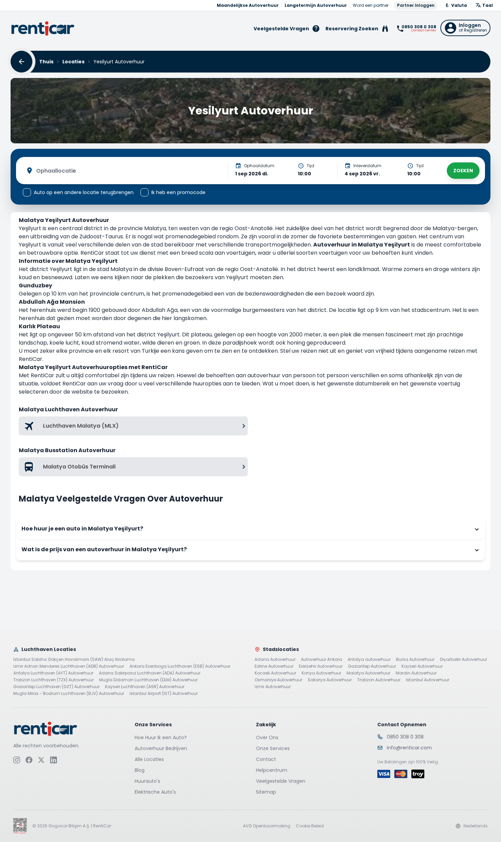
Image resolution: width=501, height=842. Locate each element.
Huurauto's (147, 781)
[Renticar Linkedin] (53, 760)
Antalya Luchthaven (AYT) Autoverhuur (53, 673)
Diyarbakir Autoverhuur (463, 659)
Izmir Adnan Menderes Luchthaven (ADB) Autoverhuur (68, 666)
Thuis (46, 61)
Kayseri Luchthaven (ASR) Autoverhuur (144, 686)
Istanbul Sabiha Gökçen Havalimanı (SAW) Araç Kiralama (74, 659)
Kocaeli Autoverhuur (275, 673)
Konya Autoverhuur (321, 673)
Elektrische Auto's (155, 792)
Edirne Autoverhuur (274, 666)
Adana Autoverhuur (275, 659)
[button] (465, 28)
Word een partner (371, 5)
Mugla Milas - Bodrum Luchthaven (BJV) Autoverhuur (68, 693)
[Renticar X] (41, 760)
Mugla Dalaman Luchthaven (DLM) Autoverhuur (148, 680)
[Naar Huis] (43, 28)
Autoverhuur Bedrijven (161, 748)
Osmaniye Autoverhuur (278, 680)
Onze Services (273, 748)
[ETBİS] (20, 826)
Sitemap (266, 792)
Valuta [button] (459, 5)
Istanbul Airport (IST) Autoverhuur (164, 693)
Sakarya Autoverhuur (330, 680)
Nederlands (476, 826)
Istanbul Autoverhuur (427, 680)
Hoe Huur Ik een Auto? (161, 737)
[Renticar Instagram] (16, 760)
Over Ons (267, 737)
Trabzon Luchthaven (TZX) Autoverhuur (53, 680)
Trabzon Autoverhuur (378, 680)
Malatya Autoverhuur (368, 673)
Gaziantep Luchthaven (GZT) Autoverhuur (56, 686)
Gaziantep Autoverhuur (372, 666)
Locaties (73, 61)
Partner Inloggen (416, 5)
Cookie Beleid (310, 826)
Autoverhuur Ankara (321, 659)
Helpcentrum (271, 770)
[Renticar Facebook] (29, 760)
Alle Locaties (149, 759)
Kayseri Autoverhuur (422, 666)
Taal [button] (487, 5)
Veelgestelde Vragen (280, 781)
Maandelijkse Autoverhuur (248, 5)
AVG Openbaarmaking (266, 826)
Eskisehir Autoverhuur (321, 666)
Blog (140, 770)
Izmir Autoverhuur (273, 686)
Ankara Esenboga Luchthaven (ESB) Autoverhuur (180, 666)
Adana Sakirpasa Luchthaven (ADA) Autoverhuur (149, 673)
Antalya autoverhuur (369, 659)
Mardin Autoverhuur (416, 673)
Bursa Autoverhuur (415, 659)
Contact (266, 759)
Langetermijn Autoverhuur (316, 5)
